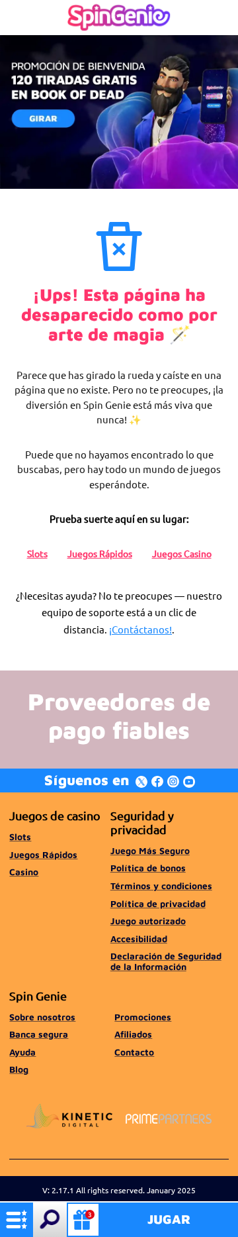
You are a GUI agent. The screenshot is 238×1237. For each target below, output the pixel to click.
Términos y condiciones (161, 886)
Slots (37, 553)
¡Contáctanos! (140, 629)
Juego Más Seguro (150, 850)
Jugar (168, 1219)
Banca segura (38, 1034)
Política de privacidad (158, 903)
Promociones (142, 1017)
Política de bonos (148, 868)
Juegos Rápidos (99, 553)
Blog (18, 1069)
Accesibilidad (138, 939)
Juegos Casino (182, 553)
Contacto (134, 1052)
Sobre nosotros (42, 1017)
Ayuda (22, 1052)
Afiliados (133, 1034)
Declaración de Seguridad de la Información (165, 961)
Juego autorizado (148, 921)
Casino (23, 872)
